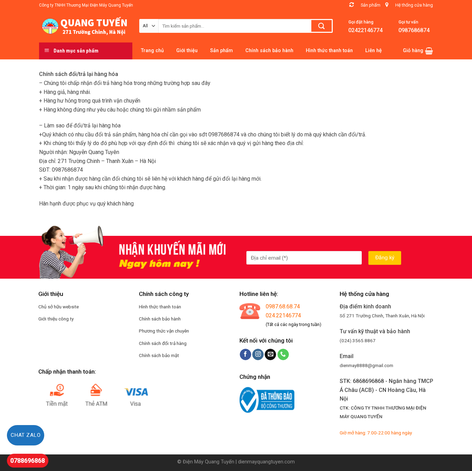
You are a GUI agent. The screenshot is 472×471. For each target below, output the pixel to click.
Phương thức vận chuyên (164, 331)
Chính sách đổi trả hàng (163, 343)
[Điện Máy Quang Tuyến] (84, 26)
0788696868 (27, 460)
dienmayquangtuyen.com (266, 462)
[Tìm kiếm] (321, 26)
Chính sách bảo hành (160, 318)
